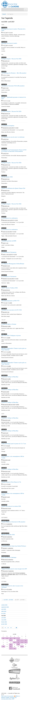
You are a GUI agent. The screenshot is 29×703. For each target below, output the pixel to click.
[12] (16, 628)
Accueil (4, 14)
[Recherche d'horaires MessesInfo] (14, 677)
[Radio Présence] (14, 671)
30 (11, 627)
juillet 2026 (3, 611)
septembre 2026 (5, 607)
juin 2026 (3, 613)
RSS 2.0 (17, 696)
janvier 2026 (4, 624)
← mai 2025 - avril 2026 (7, 599)
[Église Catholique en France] (14, 660)
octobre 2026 (4, 605)
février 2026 (4, 622)
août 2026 (3, 609)
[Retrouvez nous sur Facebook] (14, 688)
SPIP (13, 699)
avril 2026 (3, 617)
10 (5, 627)
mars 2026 (3, 619)
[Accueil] (10, 3)
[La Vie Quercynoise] (14, 682)
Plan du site (4, 696)
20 (8, 627)
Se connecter (10, 696)
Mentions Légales (5, 697)
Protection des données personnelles (9, 698)
